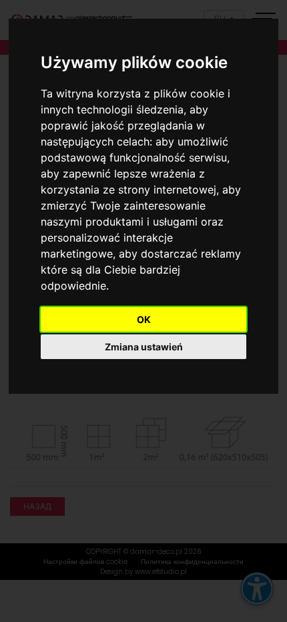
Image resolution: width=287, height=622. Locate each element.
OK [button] (144, 319)
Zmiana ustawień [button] (144, 346)
